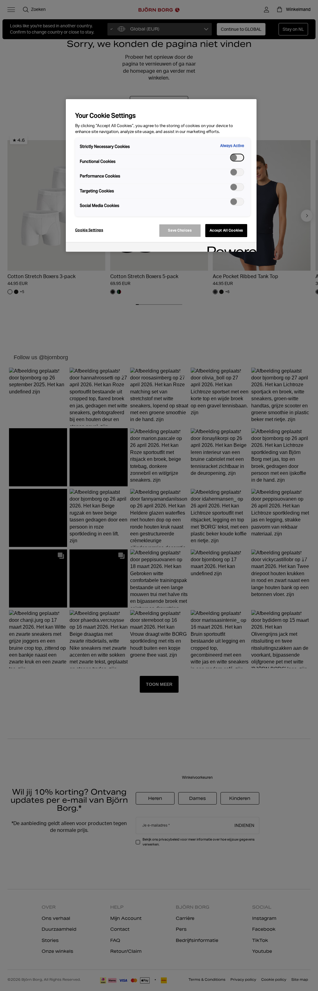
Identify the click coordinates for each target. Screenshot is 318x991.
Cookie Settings (89, 230)
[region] (161, 175)
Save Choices (180, 230)
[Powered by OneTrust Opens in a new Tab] (229, 248)
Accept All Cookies (226, 230)
